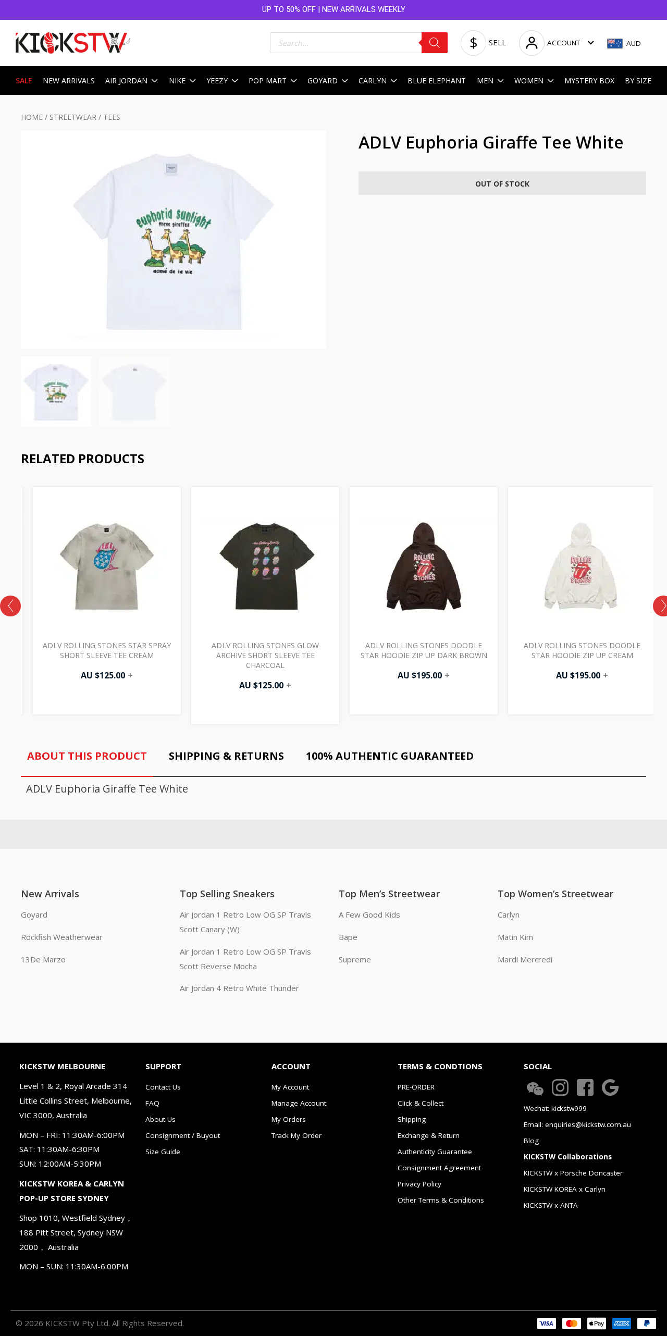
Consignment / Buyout (182, 1135)
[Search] (435, 42)
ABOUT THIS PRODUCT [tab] (87, 756)
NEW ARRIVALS (69, 80)
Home (32, 117)
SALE (24, 80)
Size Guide (162, 1151)
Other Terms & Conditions (441, 1200)
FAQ (152, 1103)
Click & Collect (420, 1103)
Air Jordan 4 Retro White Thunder (239, 988)
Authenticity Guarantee (435, 1151)
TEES (111, 117)
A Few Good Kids (369, 914)
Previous (10, 606)
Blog (531, 1140)
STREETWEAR (73, 117)
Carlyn (509, 914)
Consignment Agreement (439, 1167)
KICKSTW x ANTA (551, 1205)
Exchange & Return (429, 1135)
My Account (290, 1087)
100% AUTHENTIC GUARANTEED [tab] (390, 756)
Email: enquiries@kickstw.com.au (577, 1124)
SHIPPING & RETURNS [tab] (226, 756)
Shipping (412, 1119)
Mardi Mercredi (525, 959)
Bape (348, 937)
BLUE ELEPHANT (436, 80)
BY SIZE (638, 80)
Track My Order (296, 1135)
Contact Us (163, 1087)
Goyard (34, 914)
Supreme (355, 959)
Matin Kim (515, 937)
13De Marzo (43, 959)
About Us (160, 1119)
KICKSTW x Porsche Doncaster (573, 1173)
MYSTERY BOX (589, 80)
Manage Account (298, 1103)
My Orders (288, 1119)
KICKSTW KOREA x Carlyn (565, 1189)
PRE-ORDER (416, 1087)
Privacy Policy (419, 1184)
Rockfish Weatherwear (62, 937)
